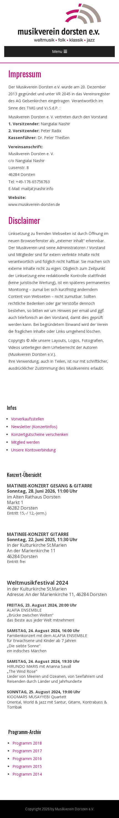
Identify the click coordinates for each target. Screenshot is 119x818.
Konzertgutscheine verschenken (39, 434)
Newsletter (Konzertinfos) (34, 426)
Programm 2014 (27, 774)
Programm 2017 (27, 750)
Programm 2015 (27, 766)
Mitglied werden (25, 442)
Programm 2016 (27, 758)
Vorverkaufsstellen (27, 418)
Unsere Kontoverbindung (33, 450)
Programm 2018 (27, 743)
